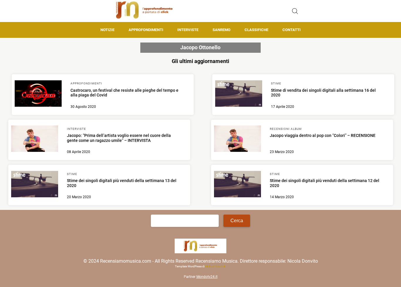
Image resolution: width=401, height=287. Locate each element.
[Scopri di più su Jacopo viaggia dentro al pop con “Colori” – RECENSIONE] (237, 139)
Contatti (291, 30)
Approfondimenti (146, 30)
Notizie (107, 30)
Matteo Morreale (215, 266)
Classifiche (256, 30)
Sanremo (221, 30)
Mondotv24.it (207, 277)
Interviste (187, 30)
